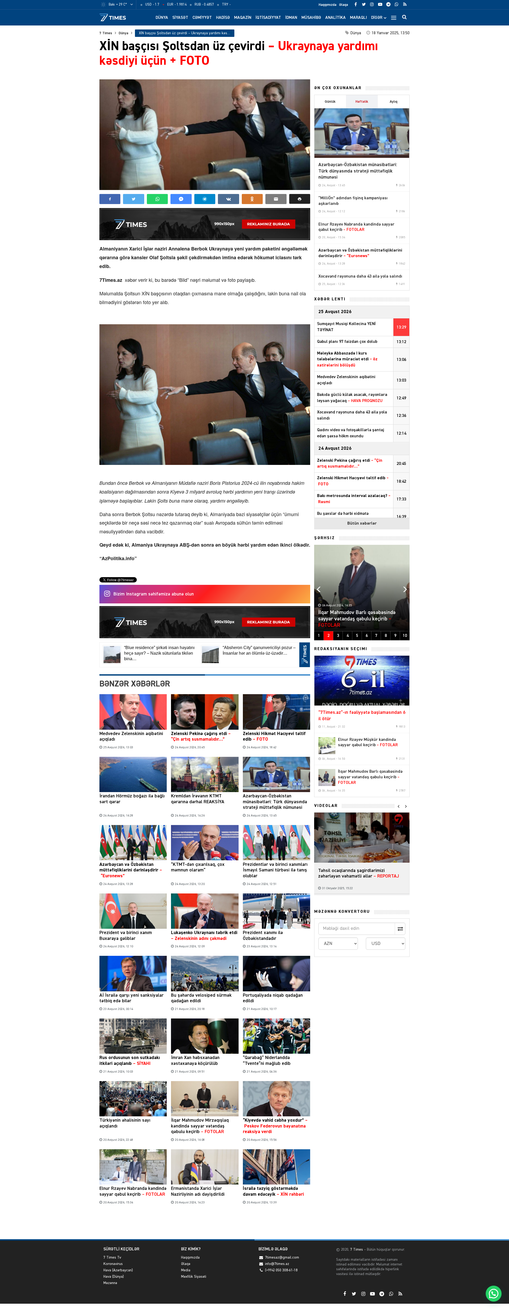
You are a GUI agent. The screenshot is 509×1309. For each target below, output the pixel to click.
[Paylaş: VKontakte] (228, 199)
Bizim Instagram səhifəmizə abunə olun (153, 594)
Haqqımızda (327, 5)
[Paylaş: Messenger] (180, 199)
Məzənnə (110, 1283)
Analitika (335, 18)
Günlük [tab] (330, 101)
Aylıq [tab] (393, 101)
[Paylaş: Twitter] (133, 199)
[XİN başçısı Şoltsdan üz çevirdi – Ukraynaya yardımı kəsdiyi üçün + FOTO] (204, 134)
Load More (204, 1223)
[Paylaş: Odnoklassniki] (252, 199)
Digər (376, 18)
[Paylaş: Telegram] (204, 199)
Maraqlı (358, 18)
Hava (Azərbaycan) (118, 1270)
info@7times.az (277, 1264)
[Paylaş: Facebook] (109, 199)
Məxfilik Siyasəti (193, 1276)
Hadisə (223, 18)
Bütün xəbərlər (362, 523)
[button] (299, 199)
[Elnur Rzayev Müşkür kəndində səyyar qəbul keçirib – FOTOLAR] (326, 745)
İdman (291, 18)
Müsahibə (311, 18)
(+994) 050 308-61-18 (281, 1270)
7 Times (105, 33)
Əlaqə (343, 5)
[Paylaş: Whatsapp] (157, 199)
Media (185, 1270)
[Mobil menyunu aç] (393, 17)
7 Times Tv (112, 1257)
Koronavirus (113, 1264)
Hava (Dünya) (113, 1276)
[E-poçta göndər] (275, 199)
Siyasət (180, 18)
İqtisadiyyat (268, 18)
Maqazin (242, 18)
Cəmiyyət (202, 18)
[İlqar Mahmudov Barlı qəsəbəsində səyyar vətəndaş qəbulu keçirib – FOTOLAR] (326, 777)
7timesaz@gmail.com (282, 1257)
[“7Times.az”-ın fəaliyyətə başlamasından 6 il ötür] (361, 681)
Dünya (162, 18)
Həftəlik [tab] (362, 101)
